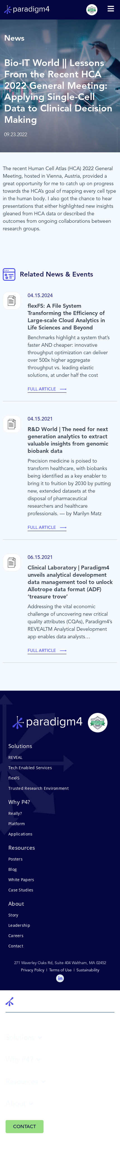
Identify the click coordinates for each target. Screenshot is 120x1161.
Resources (22, 1081)
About (16, 1103)
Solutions (20, 1037)
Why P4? (19, 1059)
